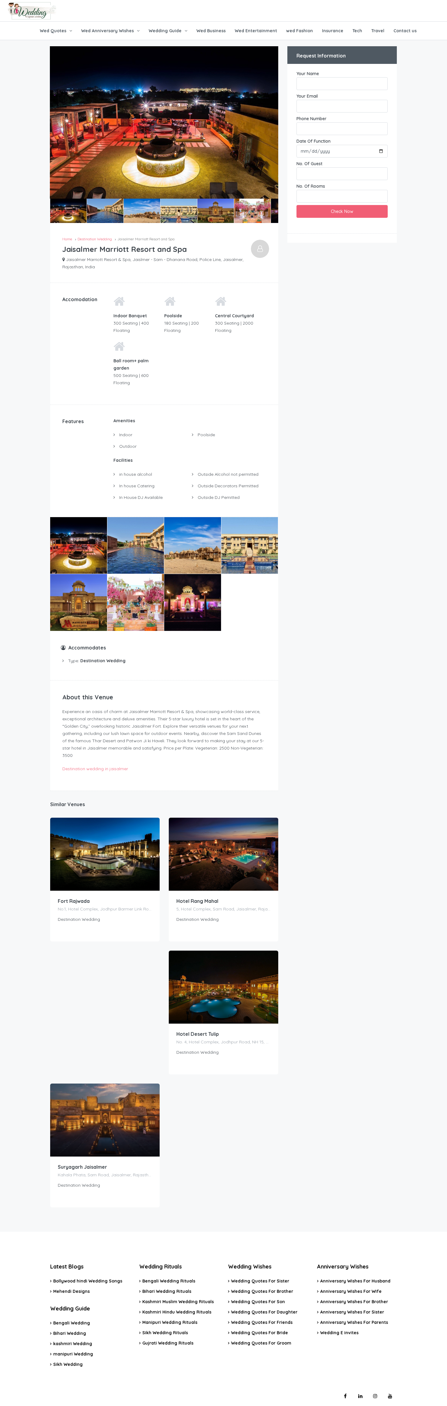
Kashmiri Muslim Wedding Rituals (178, 1301)
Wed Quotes (53, 30)
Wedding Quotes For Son (258, 1301)
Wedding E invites (339, 1332)
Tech (357, 30)
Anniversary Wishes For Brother (354, 1301)
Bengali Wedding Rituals (168, 1281)
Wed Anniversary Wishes (107, 30)
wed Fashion (299, 30)
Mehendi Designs (71, 1291)
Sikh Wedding (68, 1364)
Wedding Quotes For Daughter (264, 1312)
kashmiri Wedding (72, 1343)
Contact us (405, 30)
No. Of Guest (309, 163)
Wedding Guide (165, 30)
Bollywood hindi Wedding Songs (87, 1281)
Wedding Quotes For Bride (259, 1332)
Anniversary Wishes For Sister (352, 1312)
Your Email (307, 96)
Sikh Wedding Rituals (165, 1332)
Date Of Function (313, 141)
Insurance (332, 30)
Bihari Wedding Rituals (166, 1291)
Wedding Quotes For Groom (261, 1343)
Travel (377, 30)
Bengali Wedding (71, 1323)
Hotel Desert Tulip (197, 1034)
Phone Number (311, 118)
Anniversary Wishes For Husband (355, 1281)
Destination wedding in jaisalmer (95, 768)
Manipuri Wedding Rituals (169, 1322)
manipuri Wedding (73, 1354)
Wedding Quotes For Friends (262, 1322)
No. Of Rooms (310, 186)
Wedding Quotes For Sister (260, 1281)
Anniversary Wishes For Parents (354, 1322)
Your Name (307, 73)
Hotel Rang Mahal (197, 901)
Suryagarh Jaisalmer (82, 1167)
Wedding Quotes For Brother (262, 1291)
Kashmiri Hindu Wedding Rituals (176, 1312)
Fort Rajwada (74, 901)
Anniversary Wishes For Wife (351, 1291)
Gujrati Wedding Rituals (167, 1343)
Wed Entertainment (256, 30)
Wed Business (211, 30)
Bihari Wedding (69, 1333)
